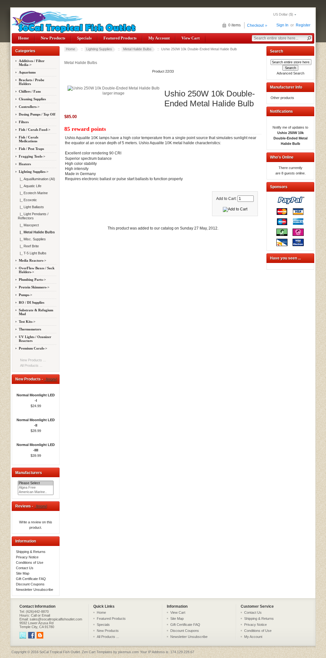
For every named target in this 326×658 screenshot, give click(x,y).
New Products (53, 38)
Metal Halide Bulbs (137, 49)
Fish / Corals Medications (28, 139)
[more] (50, 379)
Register (303, 25)
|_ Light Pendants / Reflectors (33, 216)
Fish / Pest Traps (31, 149)
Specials (84, 38)
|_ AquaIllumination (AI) (36, 179)
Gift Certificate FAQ (31, 579)
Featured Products (120, 38)
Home (23, 38)
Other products (282, 98)
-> (33, 171)
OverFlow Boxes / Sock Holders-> (36, 270)
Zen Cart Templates (97, 652)
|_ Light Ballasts (31, 207)
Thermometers (30, 329)
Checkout (255, 25)
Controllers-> (29, 107)
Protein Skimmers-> (34, 287)
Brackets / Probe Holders (31, 82)
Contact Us (24, 568)
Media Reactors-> (32, 260)
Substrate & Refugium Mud (36, 312)
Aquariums (27, 72)
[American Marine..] (35, 492)
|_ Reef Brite (28, 246)
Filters (24, 122)
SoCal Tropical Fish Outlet (59, 652)
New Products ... (33, 360)
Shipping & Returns (31, 552)
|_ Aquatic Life (29, 186)
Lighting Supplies (99, 49)
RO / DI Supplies (31, 302)
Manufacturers (28, 473)
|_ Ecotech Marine (33, 193)
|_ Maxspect (28, 225)
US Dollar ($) (283, 14)
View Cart (190, 38)
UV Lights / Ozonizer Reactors (35, 339)
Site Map (22, 573)
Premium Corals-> (33, 348)
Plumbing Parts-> (32, 279)
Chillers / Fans (30, 91)
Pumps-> (25, 295)
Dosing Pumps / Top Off (37, 114)
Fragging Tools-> (32, 156)
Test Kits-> (27, 321)
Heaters (25, 164)
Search (276, 51)
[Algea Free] (35, 487)
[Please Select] (35, 483)
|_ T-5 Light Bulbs (32, 253)
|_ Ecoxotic (27, 200)
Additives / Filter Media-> (32, 63)
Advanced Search (290, 73)
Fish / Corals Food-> (34, 129)
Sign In (282, 25)
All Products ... (31, 365)
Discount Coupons (30, 584)
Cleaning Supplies (32, 99)
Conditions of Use (29, 562)
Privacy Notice (27, 557)
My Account (159, 38)
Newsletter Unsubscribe (34, 589)
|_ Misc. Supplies (32, 239)
